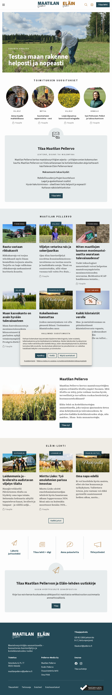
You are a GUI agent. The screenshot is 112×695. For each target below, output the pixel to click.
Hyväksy (40, 355)
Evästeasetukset (52, 687)
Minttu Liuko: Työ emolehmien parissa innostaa (53, 480)
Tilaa (56, 605)
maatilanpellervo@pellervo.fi (20, 671)
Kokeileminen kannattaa (48, 315)
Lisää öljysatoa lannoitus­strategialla (69, 117)
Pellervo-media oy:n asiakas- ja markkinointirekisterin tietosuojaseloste (61, 361)
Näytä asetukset (67, 355)
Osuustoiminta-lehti (49, 670)
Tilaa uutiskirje (80, 669)
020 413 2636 (79, 637)
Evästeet (38, 687)
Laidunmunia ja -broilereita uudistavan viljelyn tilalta (18, 480)
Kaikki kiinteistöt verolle (88, 315)
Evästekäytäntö (29, 361)
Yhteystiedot (97, 552)
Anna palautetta (70, 552)
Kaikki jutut (56, 520)
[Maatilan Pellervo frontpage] (48, 5)
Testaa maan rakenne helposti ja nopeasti (38, 59)
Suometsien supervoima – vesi (43, 117)
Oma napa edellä (87, 476)
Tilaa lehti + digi (42, 552)
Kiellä (52, 355)
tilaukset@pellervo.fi (83, 646)
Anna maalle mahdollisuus (17, 117)
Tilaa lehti (103, 4)
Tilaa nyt (66, 425)
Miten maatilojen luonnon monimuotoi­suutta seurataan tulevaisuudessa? (91, 252)
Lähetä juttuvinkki (14, 552)
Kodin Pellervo (47, 667)
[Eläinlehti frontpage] (68, 5)
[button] (4, 5)
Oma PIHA (45, 674)
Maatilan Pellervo (48, 663)
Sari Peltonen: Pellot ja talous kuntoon (95, 117)
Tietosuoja (26, 687)
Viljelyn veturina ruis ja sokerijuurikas (55, 249)
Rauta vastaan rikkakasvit (13, 249)
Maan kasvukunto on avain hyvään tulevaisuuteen (17, 317)
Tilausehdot (13, 687)
